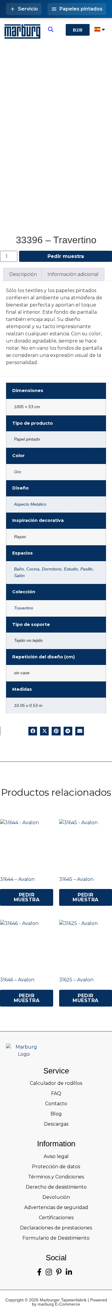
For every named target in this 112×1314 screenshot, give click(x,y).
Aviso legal (56, 1156)
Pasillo (86, 569)
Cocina (32, 569)
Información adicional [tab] (73, 274)
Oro (17, 471)
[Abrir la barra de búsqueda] (51, 29)
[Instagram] (49, 1272)
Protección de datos (56, 1166)
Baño (19, 569)
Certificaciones (56, 1217)
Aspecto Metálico (30, 504)
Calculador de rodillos (56, 1083)
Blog (56, 1114)
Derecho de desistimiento (56, 1187)
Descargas (56, 1124)
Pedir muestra (65, 256)
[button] (32, 731)
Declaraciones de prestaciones (56, 1228)
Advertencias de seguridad (56, 1207)
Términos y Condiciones (56, 1177)
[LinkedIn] (69, 1272)
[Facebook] (39, 1272)
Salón (19, 575)
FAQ (56, 1093)
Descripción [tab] (23, 274)
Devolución (56, 1197)
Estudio (71, 569)
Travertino (23, 608)
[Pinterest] (59, 1272)
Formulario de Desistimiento (56, 1238)
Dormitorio (52, 569)
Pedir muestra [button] (27, 897)
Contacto (56, 1103)
